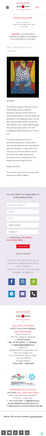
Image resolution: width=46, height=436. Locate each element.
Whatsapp (33, 342)
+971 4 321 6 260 (15, 401)
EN (36, 7)
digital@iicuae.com (32, 401)
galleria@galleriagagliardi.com (24, 345)
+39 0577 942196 (23, 340)
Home (18, 22)
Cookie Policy (29, 363)
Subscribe (23, 246)
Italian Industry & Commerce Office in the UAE (25, 406)
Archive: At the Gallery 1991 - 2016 (24, 24)
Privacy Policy (18, 363)
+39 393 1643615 (18, 342)
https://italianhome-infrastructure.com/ (24, 403)
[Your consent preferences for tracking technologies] (42, 434)
